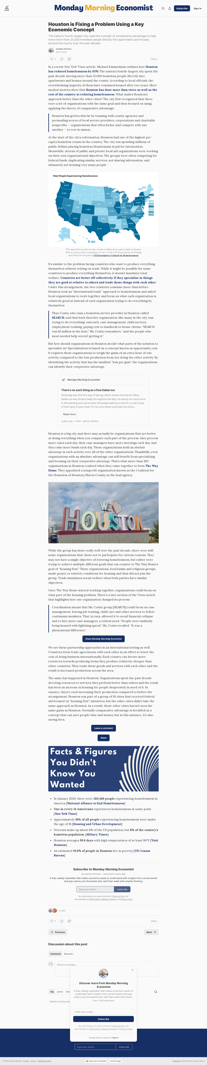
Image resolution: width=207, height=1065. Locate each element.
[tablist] (61, 954)
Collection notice (44, 1061)
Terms (33, 1061)
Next (149, 932)
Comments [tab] (55, 954)
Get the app (115, 1061)
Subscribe (182, 8)
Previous (60, 932)
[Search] (163, 8)
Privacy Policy (126, 1029)
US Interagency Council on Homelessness (116, 255)
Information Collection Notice (102, 1029)
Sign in (198, 8)
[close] (132, 970)
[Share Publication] (170, 8)
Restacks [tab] (68, 954)
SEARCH (58, 317)
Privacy (26, 1061)
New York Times (65, 814)
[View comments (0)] (62, 59)
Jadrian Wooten (63, 49)
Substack (176, 1061)
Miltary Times (97, 834)
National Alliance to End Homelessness (95, 803)
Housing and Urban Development (97, 824)
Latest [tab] (60, 991)
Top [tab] (52, 991)
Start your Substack (97, 1061)
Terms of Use (118, 1026)
